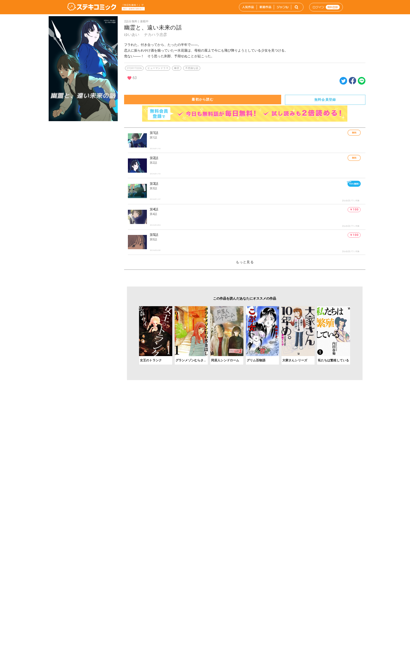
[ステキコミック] (91, 7)
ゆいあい (132, 34)
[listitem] (246, 140)
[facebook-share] (352, 80)
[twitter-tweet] (343, 83)
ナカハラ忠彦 (155, 34)
